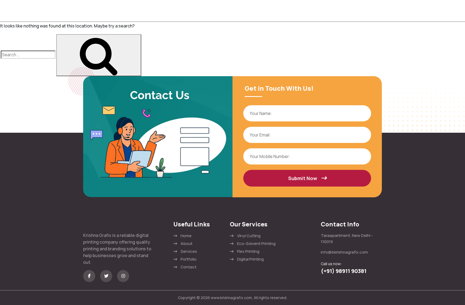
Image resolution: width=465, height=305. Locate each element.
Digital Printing (250, 259)
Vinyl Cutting (248, 236)
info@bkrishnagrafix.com (344, 252)
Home (186, 236)
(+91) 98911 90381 (344, 271)
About (186, 243)
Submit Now (302, 178)
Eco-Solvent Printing (256, 243)
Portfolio (188, 259)
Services (189, 251)
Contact (188, 267)
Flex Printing (248, 251)
